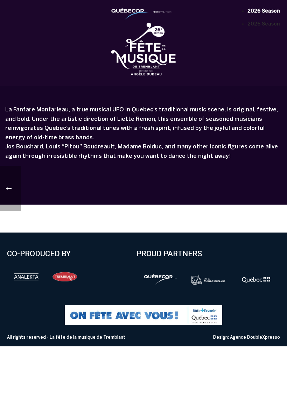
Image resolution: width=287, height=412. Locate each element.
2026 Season (263, 11)
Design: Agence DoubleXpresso (246, 337)
